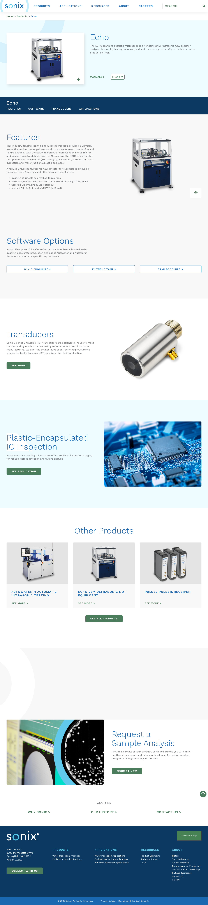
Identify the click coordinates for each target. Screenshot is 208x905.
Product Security (140, 901)
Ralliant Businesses (182, 873)
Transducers (61, 108)
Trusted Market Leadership (186, 869)
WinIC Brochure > (37, 269)
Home (10, 16)
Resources (100, 6)
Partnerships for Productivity (186, 866)
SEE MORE (18, 365)
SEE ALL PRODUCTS (104, 618)
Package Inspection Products (67, 859)
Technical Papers (149, 859)
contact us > (169, 812)
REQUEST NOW (127, 771)
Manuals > (97, 76)
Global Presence (180, 862)
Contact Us (177, 876)
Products (42, 6)
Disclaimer (123, 901)
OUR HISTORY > (104, 812)
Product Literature (150, 856)
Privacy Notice (107, 901)
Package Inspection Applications (111, 859)
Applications (70, 6)
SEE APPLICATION (23, 471)
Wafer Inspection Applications (110, 856)
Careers (146, 6)
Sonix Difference (180, 859)
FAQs (143, 862)
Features (14, 108)
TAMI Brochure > (170, 269)
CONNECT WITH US (24, 870)
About (124, 6)
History (175, 856)
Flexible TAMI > (104, 269)
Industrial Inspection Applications (112, 862)
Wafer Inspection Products (66, 856)
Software (36, 108)
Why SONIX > (39, 812)
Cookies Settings (189, 835)
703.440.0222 (14, 859)
